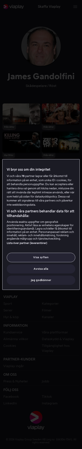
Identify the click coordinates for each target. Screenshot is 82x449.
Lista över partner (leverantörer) (27, 243)
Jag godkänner (41, 280)
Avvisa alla (41, 268)
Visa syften (41, 257)
